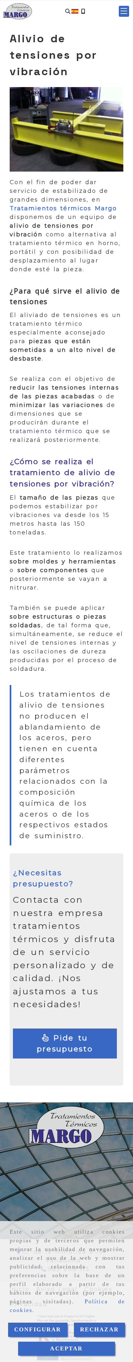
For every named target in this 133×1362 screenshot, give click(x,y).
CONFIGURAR (37, 1329)
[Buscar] (67, 11)
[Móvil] (83, 11)
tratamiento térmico (46, 431)
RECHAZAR (99, 1329)
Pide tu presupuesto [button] (65, 1043)
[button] (124, 11)
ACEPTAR (66, 1348)
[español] (74, 11)
